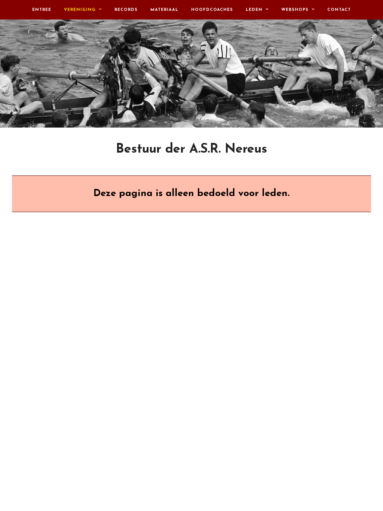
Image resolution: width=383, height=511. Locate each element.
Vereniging (80, 10)
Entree (41, 10)
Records (126, 10)
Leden (254, 10)
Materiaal (164, 10)
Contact (339, 10)
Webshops (295, 10)
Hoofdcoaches (212, 10)
